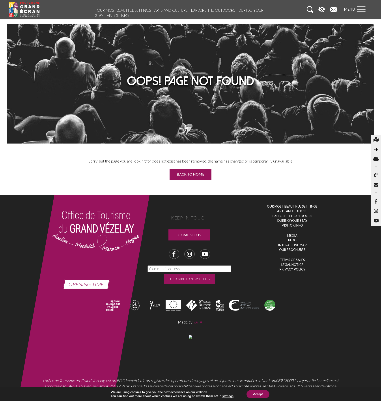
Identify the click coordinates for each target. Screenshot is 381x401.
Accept (258, 394)
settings (227, 396)
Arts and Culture (171, 10)
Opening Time (86, 284)
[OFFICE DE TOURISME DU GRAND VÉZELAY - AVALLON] (190, 336)
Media (292, 235)
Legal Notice (292, 265)
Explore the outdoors (213, 10)
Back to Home (190, 174)
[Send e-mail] (376, 185)
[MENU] (356, 13)
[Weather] (376, 159)
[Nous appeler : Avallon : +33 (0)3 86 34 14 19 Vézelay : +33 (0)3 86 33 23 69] (376, 175)
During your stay (292, 220)
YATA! (198, 322)
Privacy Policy (292, 269)
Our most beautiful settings (124, 10)
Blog (292, 240)
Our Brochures (292, 250)
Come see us (189, 235)
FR (377, 149)
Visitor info (118, 15)
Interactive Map (292, 245)
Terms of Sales (292, 260)
